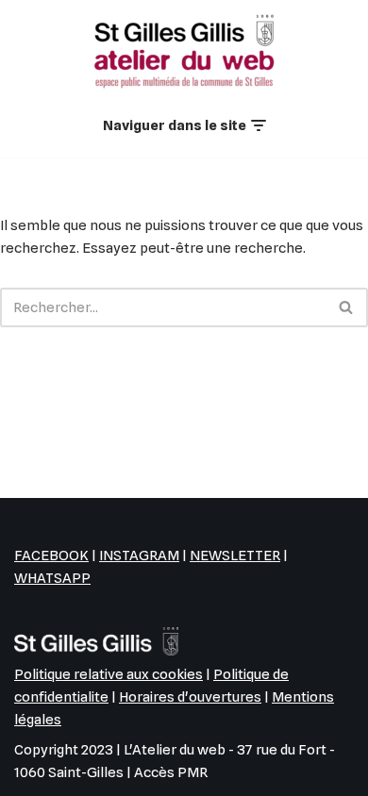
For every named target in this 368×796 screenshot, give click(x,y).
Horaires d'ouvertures (190, 696)
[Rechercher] (347, 307)
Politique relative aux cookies (108, 674)
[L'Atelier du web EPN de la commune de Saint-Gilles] (184, 51)
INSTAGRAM (139, 555)
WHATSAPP (52, 578)
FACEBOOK (51, 555)
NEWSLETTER (235, 555)
